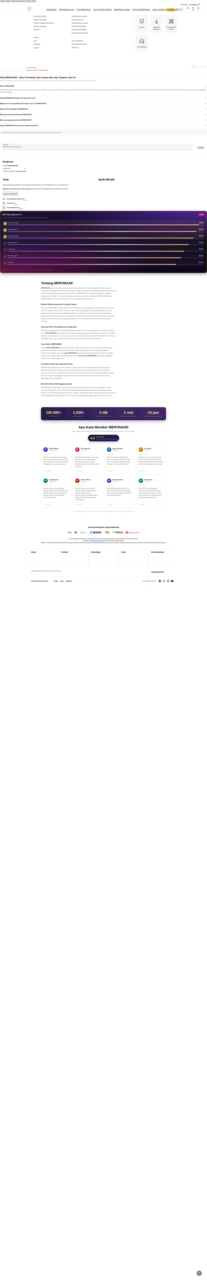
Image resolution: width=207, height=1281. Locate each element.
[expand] (74, 10)
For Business (193, 4)
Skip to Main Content (18, 1)
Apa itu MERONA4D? (7, 86)
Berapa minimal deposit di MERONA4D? (14, 109)
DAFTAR (170, 10)
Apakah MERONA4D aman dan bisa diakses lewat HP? (19, 126)
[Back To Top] (199, 1273)
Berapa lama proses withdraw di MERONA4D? (16, 115)
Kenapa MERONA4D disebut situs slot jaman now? (18, 98)
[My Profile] (198, 8)
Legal (61, 581)
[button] (14, 168)
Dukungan (184, 4)
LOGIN (179, 10)
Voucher (5, 144)
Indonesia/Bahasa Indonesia (39, 581)
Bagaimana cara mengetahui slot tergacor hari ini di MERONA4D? (23, 103)
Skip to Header (5, 1)
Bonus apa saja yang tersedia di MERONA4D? (16, 120)
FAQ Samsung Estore (98, 541)
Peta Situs (69, 581)
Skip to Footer (31, 1)
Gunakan (201, 147)
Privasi (56, 581)
